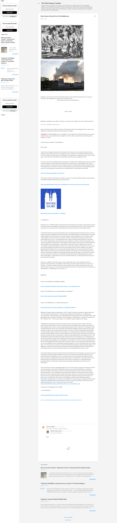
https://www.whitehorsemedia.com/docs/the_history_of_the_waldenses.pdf (60, 286)
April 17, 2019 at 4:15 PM (60, 426)
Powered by (6, 16)
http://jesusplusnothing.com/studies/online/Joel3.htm (54, 395)
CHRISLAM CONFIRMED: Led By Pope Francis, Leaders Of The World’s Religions (63, 483)
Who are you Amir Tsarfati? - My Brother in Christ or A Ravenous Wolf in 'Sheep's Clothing (65, 467)
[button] (95, 16)
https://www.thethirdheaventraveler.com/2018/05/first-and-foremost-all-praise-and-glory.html (65, 184)
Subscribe (10, 12)
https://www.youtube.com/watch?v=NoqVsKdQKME (53, 296)
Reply (47, 437)
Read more (93, 479)
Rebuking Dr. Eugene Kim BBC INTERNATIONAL (54, 499)
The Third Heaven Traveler (51, 3)
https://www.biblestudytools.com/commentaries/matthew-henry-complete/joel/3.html (61, 400)
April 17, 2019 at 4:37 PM (67, 431)
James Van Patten (50, 426)
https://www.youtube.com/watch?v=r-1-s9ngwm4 (53, 213)
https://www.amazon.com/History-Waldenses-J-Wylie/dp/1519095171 (58, 307)
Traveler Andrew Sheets (56, 431)
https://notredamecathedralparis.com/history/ (52, 173)
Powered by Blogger (68, 517)
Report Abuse (68, 520)
